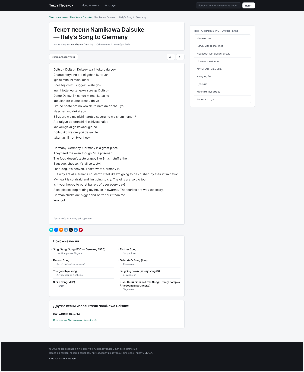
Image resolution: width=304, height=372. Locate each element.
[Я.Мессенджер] (51, 230)
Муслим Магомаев (208, 91)
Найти (248, 5)
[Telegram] (66, 230)
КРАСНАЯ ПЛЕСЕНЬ (209, 68)
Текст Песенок (61, 5)
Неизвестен (204, 38)
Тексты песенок (58, 17)
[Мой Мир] (76, 230)
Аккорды (110, 5)
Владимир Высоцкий (210, 45)
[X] (71, 230)
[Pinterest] (81, 230)
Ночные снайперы (208, 61)
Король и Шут (205, 99)
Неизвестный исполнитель (213, 53)
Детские (202, 84)
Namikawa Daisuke (81, 17)
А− (171, 56)
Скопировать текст (63, 56)
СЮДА (148, 352)
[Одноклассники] (61, 230)
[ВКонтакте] (56, 230)
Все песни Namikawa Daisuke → (75, 320)
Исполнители (90, 5)
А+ (180, 56)
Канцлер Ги (204, 76)
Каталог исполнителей (62, 358)
